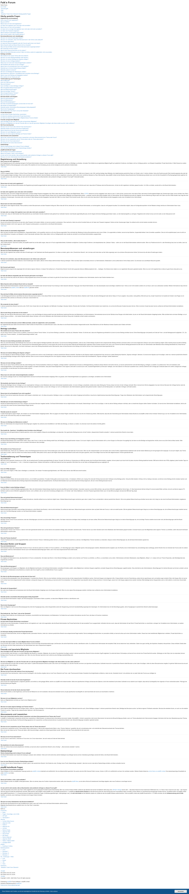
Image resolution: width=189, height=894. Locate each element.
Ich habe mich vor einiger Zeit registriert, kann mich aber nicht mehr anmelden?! (21, 29)
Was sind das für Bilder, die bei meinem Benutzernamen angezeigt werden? (20, 47)
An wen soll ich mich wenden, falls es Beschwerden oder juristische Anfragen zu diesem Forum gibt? (27, 155)
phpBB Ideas (75, 781)
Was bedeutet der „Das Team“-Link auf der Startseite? (14, 111)
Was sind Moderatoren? (7, 100)
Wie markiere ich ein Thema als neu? (10, 77)
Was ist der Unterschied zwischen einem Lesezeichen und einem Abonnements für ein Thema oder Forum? (29, 137)
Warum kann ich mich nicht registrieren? (11, 24)
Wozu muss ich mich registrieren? (9, 20)
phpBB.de (26, 287)
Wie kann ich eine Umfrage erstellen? (10, 61)
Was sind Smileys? (6, 84)
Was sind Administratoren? (8, 98)
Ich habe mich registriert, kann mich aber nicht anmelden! (15, 25)
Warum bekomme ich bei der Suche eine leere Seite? (14, 130)
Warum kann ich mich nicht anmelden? (11, 27)
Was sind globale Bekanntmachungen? (11, 87)
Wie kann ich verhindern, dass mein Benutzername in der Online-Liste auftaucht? (22, 39)
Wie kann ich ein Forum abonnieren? (10, 141)
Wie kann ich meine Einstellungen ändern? (12, 38)
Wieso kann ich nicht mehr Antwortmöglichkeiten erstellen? (16, 63)
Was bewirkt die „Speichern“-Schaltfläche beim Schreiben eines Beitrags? (20, 73)
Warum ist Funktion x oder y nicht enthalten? (12, 153)
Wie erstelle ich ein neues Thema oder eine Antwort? (14, 55)
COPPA (86, 193)
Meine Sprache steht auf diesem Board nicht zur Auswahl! (16, 45)
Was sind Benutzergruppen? (8, 102)
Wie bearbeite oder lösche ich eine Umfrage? (12, 64)
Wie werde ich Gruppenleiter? (8, 105)
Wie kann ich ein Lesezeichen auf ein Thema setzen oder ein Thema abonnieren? (22, 139)
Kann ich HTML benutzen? (8, 82)
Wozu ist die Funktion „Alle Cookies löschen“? (13, 34)
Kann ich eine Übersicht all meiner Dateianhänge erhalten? (16, 148)
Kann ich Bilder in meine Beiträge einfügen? (12, 86)
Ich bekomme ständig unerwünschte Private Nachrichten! (15, 116)
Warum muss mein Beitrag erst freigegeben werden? (14, 75)
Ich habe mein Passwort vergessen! (10, 31)
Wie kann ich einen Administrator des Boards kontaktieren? (16, 157)
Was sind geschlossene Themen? (9, 93)
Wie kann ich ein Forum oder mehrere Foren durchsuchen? (16, 127)
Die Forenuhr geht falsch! (7, 41)
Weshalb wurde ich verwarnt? (8, 70)
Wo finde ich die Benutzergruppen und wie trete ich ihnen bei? (17, 103)
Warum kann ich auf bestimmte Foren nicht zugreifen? (15, 66)
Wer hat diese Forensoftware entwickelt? (11, 151)
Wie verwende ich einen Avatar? (9, 48)
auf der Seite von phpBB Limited (156, 771)
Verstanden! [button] (181, 891)
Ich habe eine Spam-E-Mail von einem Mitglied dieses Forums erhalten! (19, 118)
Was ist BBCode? (5, 80)
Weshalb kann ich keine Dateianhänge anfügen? (13, 68)
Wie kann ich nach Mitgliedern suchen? (11, 132)
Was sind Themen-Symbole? (8, 95)
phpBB (9, 881)
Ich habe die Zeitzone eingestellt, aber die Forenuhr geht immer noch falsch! (20, 43)
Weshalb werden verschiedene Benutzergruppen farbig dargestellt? (18, 107)
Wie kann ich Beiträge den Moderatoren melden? (13, 71)
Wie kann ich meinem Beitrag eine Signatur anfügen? (14, 59)
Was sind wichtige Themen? (8, 91)
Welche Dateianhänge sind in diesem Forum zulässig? (15, 146)
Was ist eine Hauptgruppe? (8, 109)
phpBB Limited (15, 287)
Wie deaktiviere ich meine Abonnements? (11, 143)
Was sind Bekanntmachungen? (9, 89)
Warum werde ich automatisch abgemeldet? (12, 32)
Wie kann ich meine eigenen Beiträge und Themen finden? (16, 134)
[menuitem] (2, 10)
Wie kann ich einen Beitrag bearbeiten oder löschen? (14, 57)
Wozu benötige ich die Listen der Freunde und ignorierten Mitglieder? (19, 121)
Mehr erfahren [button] (54, 891)
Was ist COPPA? (5, 22)
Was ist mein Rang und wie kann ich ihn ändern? (13, 50)
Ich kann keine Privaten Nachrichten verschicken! (13, 114)
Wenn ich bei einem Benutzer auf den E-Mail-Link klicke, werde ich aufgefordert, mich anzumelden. (26, 52)
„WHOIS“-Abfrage (117, 790)
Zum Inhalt (3, 7)
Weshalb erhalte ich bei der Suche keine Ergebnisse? (15, 128)
